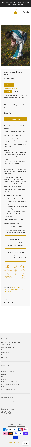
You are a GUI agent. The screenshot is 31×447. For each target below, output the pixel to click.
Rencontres (4, 357)
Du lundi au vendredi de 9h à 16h (11, 342)
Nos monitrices (5, 352)
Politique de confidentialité (9, 382)
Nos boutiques (5, 355)
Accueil (3, 20)
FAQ (2, 376)
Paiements (4, 374)
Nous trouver (5, 349)
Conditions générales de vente (10, 384)
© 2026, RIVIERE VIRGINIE (15, 442)
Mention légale (5, 379)
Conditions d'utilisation (8, 389)
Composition (8, 81)
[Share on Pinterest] (12, 302)
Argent (8, 91)
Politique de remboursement (9, 387)
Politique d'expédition (7, 371)
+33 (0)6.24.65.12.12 (7, 344)
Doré (16, 91)
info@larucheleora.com (8, 347)
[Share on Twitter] (8, 302)
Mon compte (5, 369)
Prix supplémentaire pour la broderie (15, 105)
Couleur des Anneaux (10, 88)
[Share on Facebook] (5, 302)
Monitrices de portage (8, 401)
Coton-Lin (9, 85)
